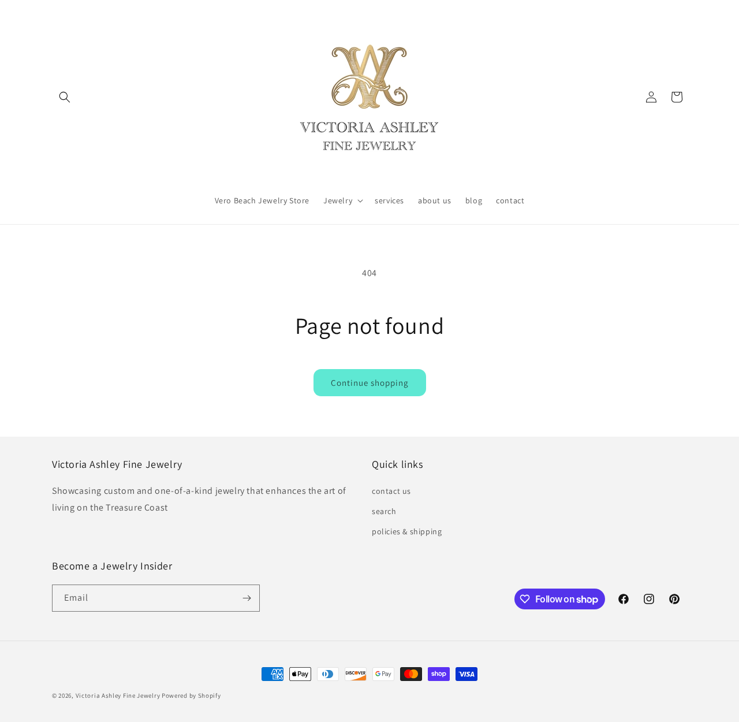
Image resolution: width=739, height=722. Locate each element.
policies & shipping (407, 531)
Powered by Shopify (191, 695)
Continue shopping (370, 382)
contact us (391, 491)
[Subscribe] (246, 598)
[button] (64, 97)
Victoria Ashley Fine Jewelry (118, 695)
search (384, 511)
